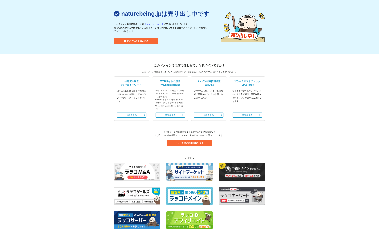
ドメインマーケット (154, 24)
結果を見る (132, 115)
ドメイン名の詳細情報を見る (189, 143)
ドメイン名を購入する (137, 41)
